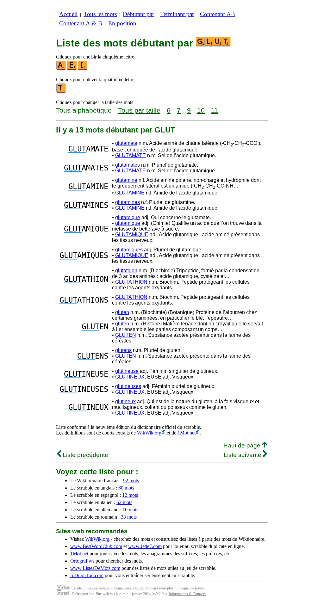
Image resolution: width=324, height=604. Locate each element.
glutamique (127, 217)
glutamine (126, 180)
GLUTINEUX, (130, 376)
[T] (61, 91)
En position (122, 23)
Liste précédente (84, 455)
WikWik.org (149, 432)
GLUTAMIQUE (131, 234)
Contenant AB (217, 14)
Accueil (68, 14)
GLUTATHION (131, 282)
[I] (83, 68)
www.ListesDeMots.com (95, 568)
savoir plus (165, 588)
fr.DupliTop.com (86, 575)
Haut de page (242, 445)
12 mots (130, 495)
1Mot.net (187, 432)
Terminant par (177, 14)
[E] (72, 68)
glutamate (126, 143)
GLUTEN (125, 335)
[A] (61, 68)
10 (201, 110)
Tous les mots (100, 14)
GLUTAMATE (130, 155)
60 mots (126, 487)
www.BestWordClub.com (96, 546)
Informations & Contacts (187, 594)
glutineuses (128, 386)
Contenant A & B (80, 23)
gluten (122, 312)
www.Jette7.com (145, 546)
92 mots (131, 480)
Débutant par (138, 14)
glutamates (127, 165)
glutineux (125, 401)
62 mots (124, 502)
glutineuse (127, 371)
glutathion (126, 270)
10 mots (130, 509)
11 (214, 110)
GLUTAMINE (130, 192)
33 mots (129, 517)
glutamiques (129, 249)
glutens (123, 350)
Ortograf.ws (82, 561)
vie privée (197, 588)
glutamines (127, 202)
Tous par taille (139, 110)
